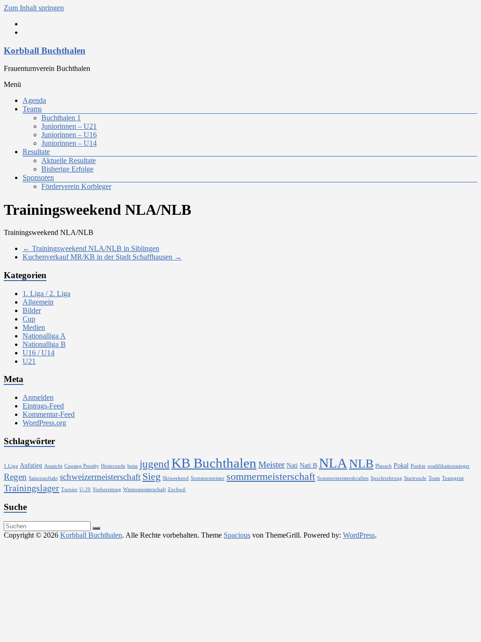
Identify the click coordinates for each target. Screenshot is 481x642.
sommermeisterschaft (270, 476)
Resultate (36, 152)
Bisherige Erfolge (67, 169)
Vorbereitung (107, 489)
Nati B (308, 465)
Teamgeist (453, 478)
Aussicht (53, 466)
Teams (32, 109)
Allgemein (38, 302)
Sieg (151, 476)
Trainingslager (31, 488)
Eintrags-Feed (43, 406)
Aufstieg (31, 465)
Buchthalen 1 (61, 118)
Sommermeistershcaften (343, 478)
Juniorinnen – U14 (69, 143)
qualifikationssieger (448, 466)
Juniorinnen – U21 (69, 126)
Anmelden (38, 397)
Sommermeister (208, 478)
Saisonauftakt (43, 478)
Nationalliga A (44, 336)
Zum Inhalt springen (34, 8)
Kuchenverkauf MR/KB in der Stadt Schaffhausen (102, 257)
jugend (155, 464)
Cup (29, 319)
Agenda (34, 100)
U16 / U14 (38, 353)
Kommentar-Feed (49, 414)
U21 (29, 361)
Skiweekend (176, 478)
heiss (132, 466)
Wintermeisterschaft (144, 489)
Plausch (383, 466)
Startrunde (415, 478)
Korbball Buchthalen (44, 50)
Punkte (418, 466)
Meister (271, 465)
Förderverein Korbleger (76, 186)
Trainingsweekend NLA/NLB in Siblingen (91, 248)
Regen (15, 477)
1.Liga (11, 466)
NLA (333, 462)
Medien (34, 327)
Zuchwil (177, 489)
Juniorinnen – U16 (69, 135)
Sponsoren (38, 177)
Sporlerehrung (386, 478)
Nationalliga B (44, 344)
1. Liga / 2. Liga (46, 294)
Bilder (32, 310)
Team (434, 478)
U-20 (85, 489)
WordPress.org (44, 423)
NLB (361, 463)
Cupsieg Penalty (81, 466)
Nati (292, 465)
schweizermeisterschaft (100, 477)
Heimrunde (113, 466)
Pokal (401, 465)
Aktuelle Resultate (68, 160)
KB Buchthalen (213, 462)
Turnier (69, 489)
